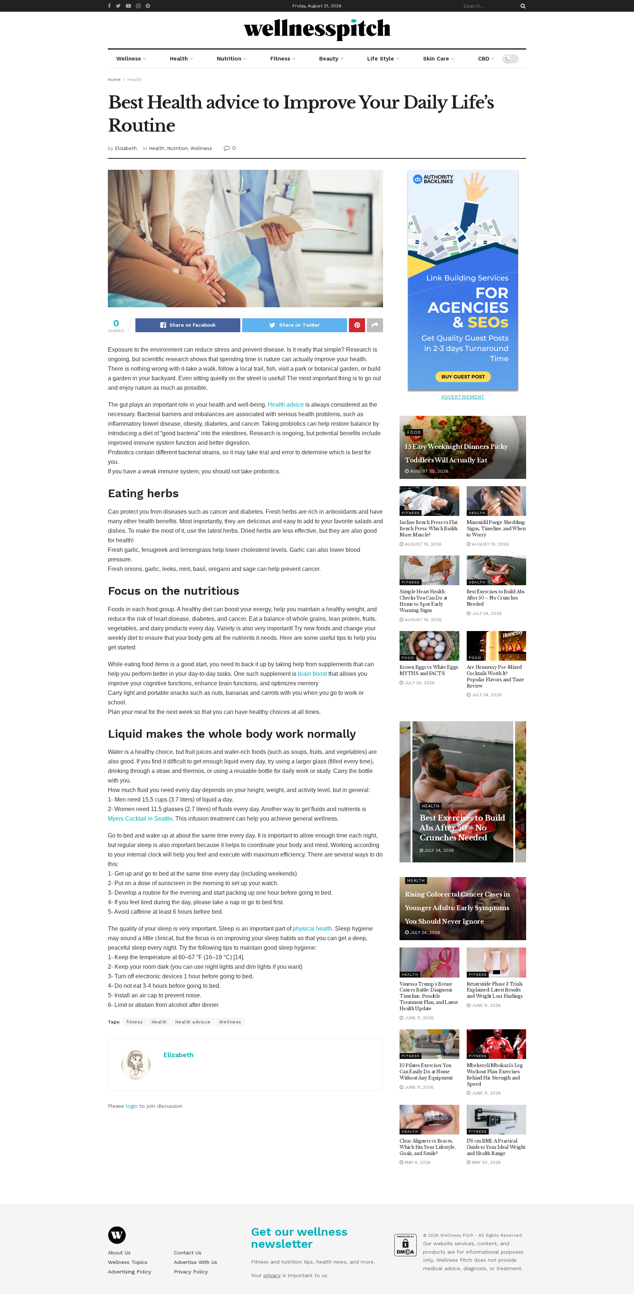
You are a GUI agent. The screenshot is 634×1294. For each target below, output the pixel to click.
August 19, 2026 (422, 544)
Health (179, 58)
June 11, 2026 (418, 1017)
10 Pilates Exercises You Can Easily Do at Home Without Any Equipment (426, 1072)
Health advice (286, 405)
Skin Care (436, 58)
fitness (134, 1021)
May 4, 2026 (417, 1162)
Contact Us (187, 1252)
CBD (483, 58)
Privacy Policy (191, 1272)
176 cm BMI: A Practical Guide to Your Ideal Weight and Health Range (496, 1147)
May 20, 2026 (485, 1162)
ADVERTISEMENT (463, 397)
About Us (119, 1252)
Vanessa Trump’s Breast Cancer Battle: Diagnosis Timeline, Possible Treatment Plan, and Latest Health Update (429, 996)
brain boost (312, 674)
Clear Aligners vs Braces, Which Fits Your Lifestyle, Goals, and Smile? (428, 1147)
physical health (312, 928)
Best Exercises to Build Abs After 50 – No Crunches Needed (496, 598)
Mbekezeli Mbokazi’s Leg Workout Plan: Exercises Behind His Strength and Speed (495, 1074)
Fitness (280, 58)
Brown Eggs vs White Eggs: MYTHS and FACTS (429, 670)
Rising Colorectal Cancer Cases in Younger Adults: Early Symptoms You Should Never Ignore (457, 908)
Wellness (128, 58)
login (132, 1106)
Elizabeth (126, 148)
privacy (272, 1275)
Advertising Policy (129, 1272)
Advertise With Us (195, 1262)
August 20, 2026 (428, 471)
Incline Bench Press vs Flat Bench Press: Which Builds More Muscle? (429, 529)
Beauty (328, 58)
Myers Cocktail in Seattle (140, 818)
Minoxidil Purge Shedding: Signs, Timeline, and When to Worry (496, 529)
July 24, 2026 (486, 613)
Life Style (380, 58)
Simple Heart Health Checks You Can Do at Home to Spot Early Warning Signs (423, 601)
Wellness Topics (127, 1262)
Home (114, 79)
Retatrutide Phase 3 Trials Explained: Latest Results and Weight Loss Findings (495, 990)
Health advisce (193, 1021)
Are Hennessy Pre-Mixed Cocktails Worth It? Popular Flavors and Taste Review (495, 676)
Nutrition (229, 58)
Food (414, 432)
